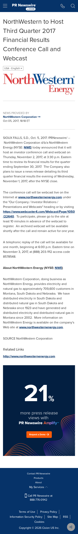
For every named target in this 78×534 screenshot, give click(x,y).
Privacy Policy (48, 512)
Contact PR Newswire (38, 473)
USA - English (12, 68)
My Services (37, 487)
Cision (46, 528)
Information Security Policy (26, 517)
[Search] (73, 6)
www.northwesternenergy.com (40, 197)
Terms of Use (27, 512)
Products (38, 478)
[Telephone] (63, 6)
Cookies (39, 522)
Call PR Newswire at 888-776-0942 (39, 498)
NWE (27, 147)
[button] (39, 84)
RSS (65, 517)
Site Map (52, 517)
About (38, 482)
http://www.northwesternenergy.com (29, 356)
